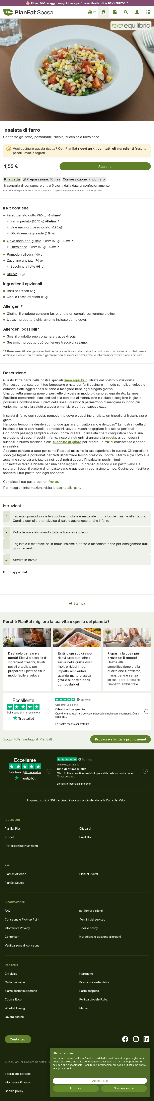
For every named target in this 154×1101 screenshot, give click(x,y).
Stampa (78, 603)
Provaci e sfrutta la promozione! (120, 739)
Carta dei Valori (116, 800)
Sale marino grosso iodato (30, 227)
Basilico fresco (18, 291)
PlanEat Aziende (15, 874)
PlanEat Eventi (88, 874)
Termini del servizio (92, 919)
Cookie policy (88, 928)
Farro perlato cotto (21, 215)
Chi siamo (11, 973)
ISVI (52, 800)
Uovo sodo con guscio (24, 241)
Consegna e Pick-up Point (22, 919)
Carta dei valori (15, 982)
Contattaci (18, 1039)
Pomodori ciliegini (20, 254)
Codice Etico (13, 999)
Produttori (85, 837)
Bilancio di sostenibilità (94, 982)
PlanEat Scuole (14, 882)
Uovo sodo (18, 247)
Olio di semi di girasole (27, 233)
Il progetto (86, 973)
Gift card (85, 828)
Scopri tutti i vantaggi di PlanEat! (27, 739)
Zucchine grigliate (20, 260)
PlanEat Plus (13, 828)
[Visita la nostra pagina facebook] (125, 1039)
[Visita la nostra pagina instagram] (136, 1039)
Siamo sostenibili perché (21, 990)
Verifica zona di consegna (22, 945)
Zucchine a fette (22, 266)
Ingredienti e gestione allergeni (100, 936)
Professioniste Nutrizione (21, 845)
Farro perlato (20, 221)
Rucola (12, 274)
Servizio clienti (93, 910)
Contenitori (12, 936)
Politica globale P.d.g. (93, 999)
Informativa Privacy (17, 928)
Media (83, 1008)
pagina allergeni (68, 488)
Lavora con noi (14, 1016)
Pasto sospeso (89, 990)
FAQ (7, 910)
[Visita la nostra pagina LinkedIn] (146, 1039)
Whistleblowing (15, 1008)
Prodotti (10, 837)
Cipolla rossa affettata (23, 297)
